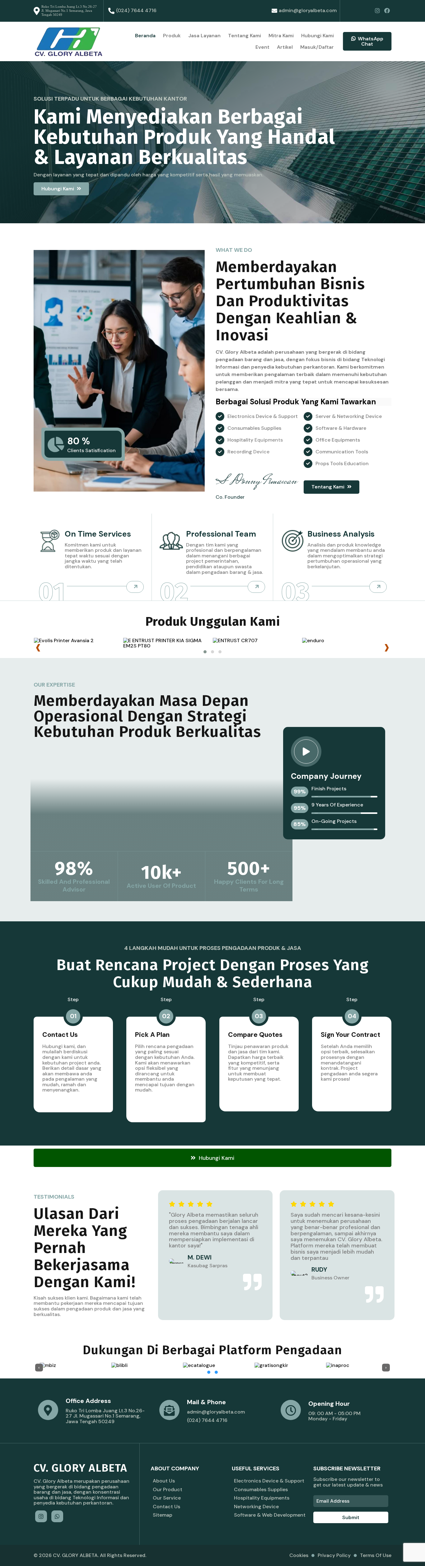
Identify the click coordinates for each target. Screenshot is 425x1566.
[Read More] (135, 587)
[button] (205, 652)
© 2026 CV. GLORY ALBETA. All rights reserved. (90, 1555)
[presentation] (38, 648)
